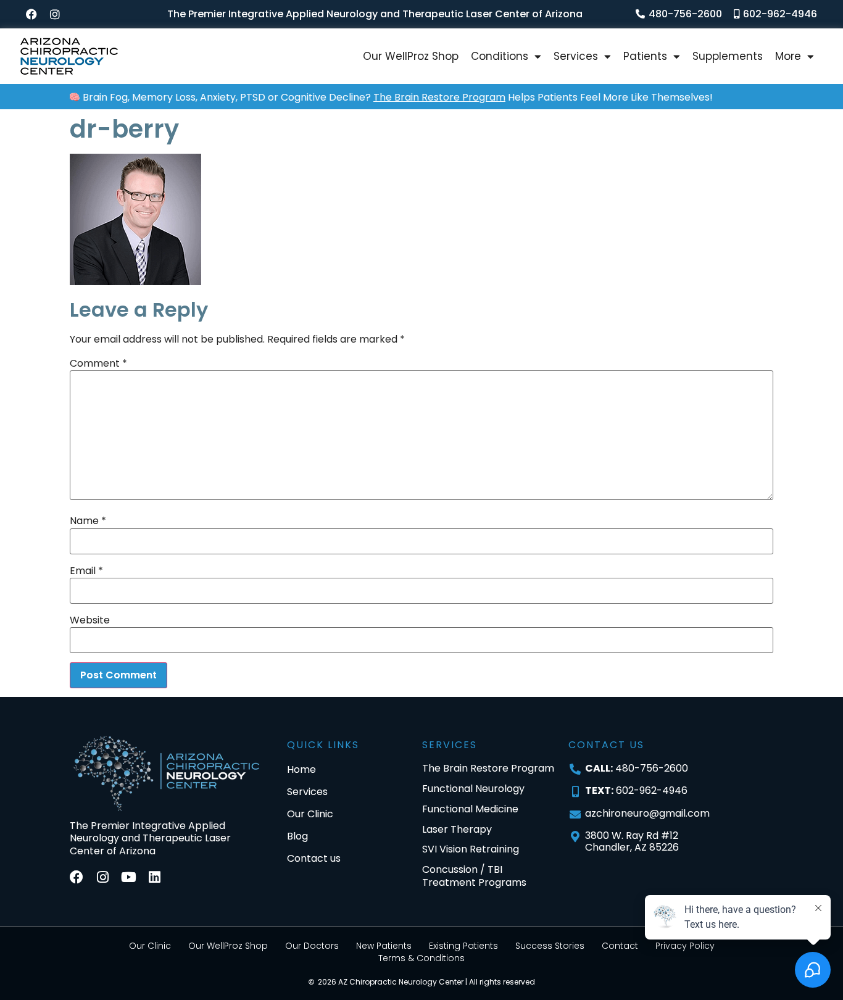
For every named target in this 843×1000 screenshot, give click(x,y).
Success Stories (549, 946)
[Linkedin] (154, 877)
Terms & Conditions (421, 958)
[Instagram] (55, 14)
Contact (620, 946)
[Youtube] (128, 877)
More (788, 56)
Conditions (499, 56)
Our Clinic (150, 946)
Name (88, 521)
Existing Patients (463, 946)
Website (90, 620)
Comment (98, 364)
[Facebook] (31, 14)
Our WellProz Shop (411, 56)
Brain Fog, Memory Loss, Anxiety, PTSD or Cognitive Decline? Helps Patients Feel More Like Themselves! (376, 97)
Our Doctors (312, 946)
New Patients (384, 946)
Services (576, 56)
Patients (645, 56)
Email (86, 571)
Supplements (727, 56)
